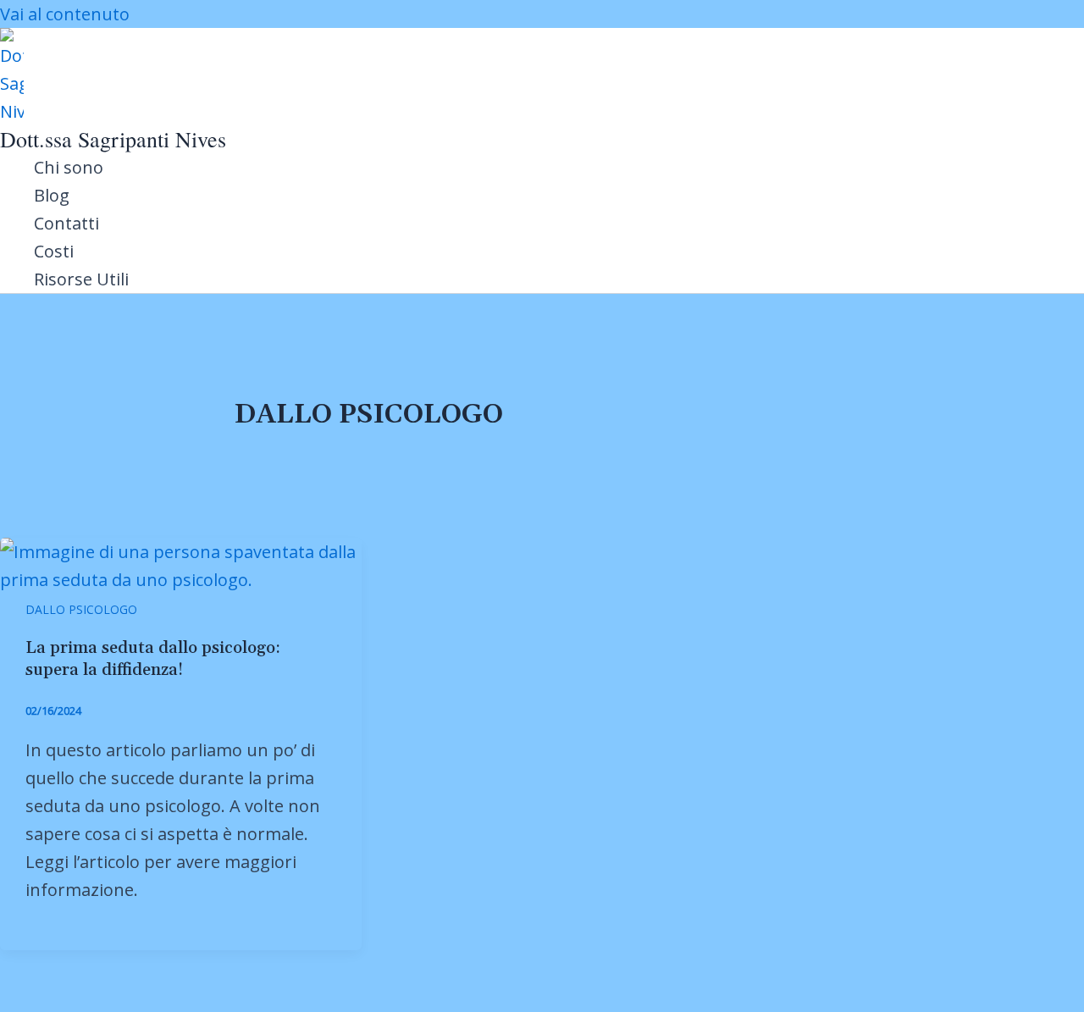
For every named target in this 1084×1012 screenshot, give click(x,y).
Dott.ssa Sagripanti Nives (113, 138)
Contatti (66, 223)
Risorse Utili (81, 279)
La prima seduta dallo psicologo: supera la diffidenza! (152, 659)
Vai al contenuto (65, 14)
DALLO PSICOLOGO (81, 609)
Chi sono (68, 167)
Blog (51, 195)
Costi (54, 251)
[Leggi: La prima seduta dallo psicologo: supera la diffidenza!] (181, 579)
